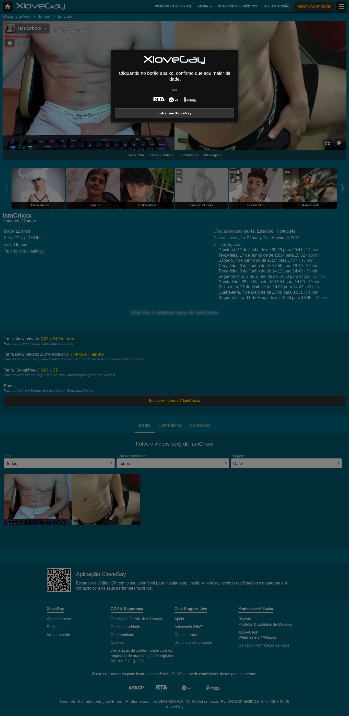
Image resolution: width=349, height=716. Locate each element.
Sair (174, 89)
